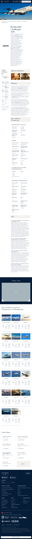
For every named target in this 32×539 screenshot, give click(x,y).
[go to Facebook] (3, 474)
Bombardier (24, 21)
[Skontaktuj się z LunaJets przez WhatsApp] (20, 2)
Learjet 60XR (6, 378)
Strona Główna (4, 21)
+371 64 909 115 (6, 465)
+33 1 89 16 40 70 (21, 448)
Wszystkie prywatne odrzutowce (15, 21)
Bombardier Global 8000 (6, 322)
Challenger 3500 (16, 322)
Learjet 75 (16, 359)
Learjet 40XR (16, 397)
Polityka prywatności (9, 524)
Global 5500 (26, 322)
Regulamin (3, 524)
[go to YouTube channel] (5, 474)
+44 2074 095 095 (21, 439)
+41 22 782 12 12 (6, 439)
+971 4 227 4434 (6, 457)
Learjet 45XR (26, 397)
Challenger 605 (16, 378)
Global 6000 (26, 359)
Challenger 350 (6, 359)
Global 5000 (6, 397)
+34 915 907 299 (21, 457)
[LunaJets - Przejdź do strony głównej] (6, 1)
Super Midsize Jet (7, 87)
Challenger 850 (25, 378)
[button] (16, 2)
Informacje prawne (17, 524)
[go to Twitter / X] (6, 474)
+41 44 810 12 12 (6, 448)
